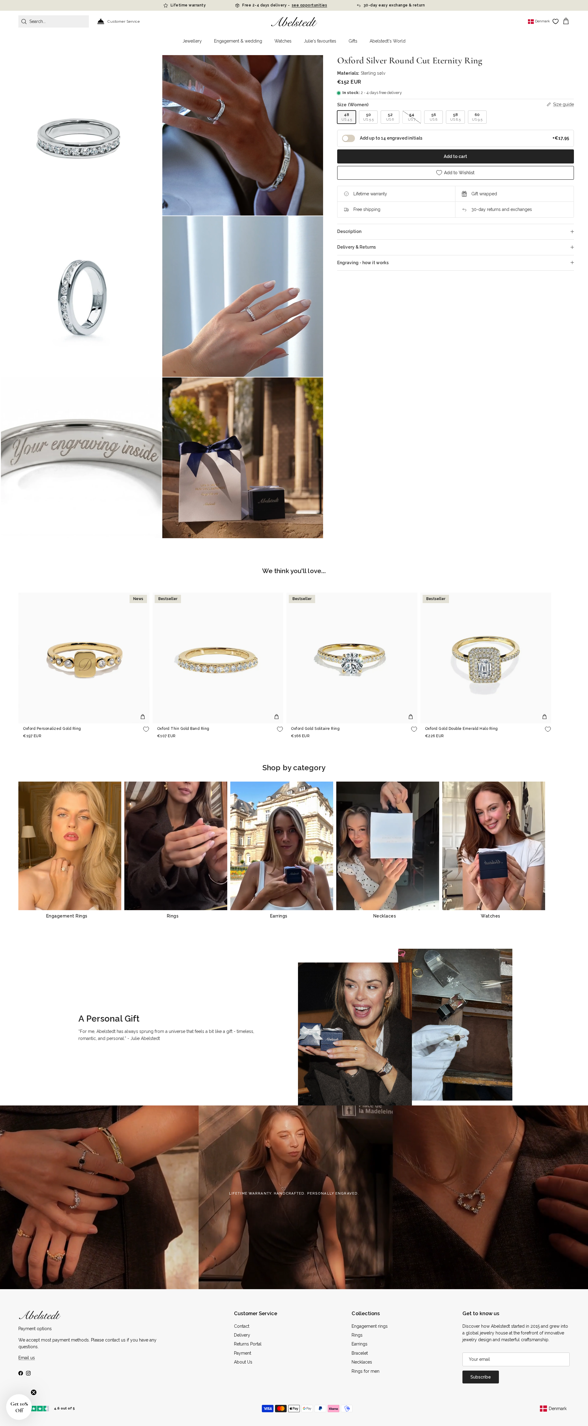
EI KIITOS (340, 764)
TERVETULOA (340, 746)
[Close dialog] (379, 652)
